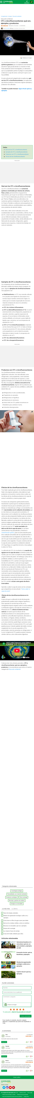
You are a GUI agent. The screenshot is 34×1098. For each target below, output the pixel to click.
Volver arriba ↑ (17, 1077)
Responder (4, 1042)
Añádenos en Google (27, 58)
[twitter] (4, 1087)
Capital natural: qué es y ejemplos (24, 973)
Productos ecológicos (11, 897)
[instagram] (7, 1087)
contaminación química (7, 532)
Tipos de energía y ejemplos (10, 913)
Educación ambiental (17, 16)
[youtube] (10, 1087)
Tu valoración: (7, 1012)
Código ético (26, 1096)
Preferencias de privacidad (22, 1094)
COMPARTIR (26, 3)
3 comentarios (22, 25)
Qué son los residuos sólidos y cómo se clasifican (16, 923)
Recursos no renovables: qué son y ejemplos (15, 926)
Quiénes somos (23, 1092)
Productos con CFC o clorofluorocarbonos (17, 154)
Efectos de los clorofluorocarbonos (15, 156)
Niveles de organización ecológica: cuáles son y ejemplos (15, 917)
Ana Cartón (7, 28)
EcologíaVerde (4, 16)
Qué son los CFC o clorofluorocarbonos (16, 150)
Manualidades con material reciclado (16, 894)
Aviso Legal (29, 1092)
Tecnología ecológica (16, 891)
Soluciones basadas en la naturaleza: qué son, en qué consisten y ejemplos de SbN (24, 945)
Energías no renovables (17, 904)
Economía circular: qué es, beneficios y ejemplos (24, 954)
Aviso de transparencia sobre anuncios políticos (12, 1096)
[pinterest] (13, 1087)
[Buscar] (32, 2)
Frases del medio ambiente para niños (13, 934)
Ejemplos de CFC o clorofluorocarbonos (16, 152)
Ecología (10, 16)
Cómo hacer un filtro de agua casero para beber (15, 920)
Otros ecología (23, 897)
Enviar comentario (26, 1016)
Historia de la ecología (9, 928)
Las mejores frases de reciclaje (11, 931)
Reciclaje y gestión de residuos (17, 900)
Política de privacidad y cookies (8, 1094)
